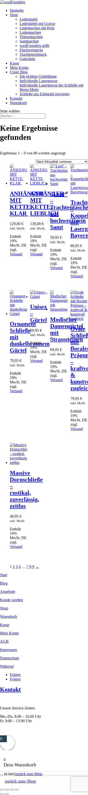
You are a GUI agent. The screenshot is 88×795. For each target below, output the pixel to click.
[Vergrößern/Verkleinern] (2, 789)
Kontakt (16, 98)
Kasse (14, 63)
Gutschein (27, 59)
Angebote (7, 591)
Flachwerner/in (31, 50)
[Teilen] (12, 789)
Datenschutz (9, 658)
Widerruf (7, 666)
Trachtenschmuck (33, 54)
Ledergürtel (28, 19)
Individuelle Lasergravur (38, 81)
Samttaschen (29, 41)
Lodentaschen (30, 32)
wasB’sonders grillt (34, 46)
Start (3, 575)
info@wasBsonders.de (17, 729)
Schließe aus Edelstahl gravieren (44, 94)
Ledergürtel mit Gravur (37, 24)
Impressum (8, 650)
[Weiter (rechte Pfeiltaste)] (7, 794)
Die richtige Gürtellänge (38, 76)
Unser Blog (19, 72)
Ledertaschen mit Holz (37, 28)
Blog (4, 583)
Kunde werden (11, 600)
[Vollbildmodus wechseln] (7, 789)
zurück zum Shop (28, 774)
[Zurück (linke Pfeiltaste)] (2, 794)
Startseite (17, 10)
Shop (14, 15)
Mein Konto (19, 67)
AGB (4, 641)
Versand (16, 254)
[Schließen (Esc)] (17, 789)
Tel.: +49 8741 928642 (17, 700)
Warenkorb (18, 103)
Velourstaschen (31, 37)
